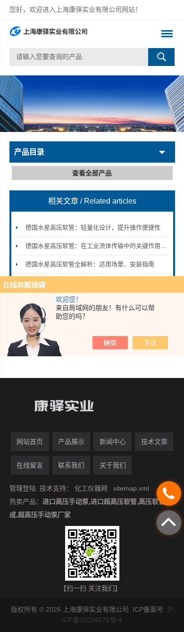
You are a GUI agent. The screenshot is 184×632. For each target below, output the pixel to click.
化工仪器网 (91, 488)
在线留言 (30, 465)
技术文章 (154, 441)
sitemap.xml (131, 488)
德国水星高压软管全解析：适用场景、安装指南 (89, 264)
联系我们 (71, 465)
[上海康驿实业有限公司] (75, 34)
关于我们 (113, 465)
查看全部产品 (92, 173)
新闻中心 (113, 441)
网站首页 (30, 441)
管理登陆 (22, 488)
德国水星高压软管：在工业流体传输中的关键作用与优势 (102, 245)
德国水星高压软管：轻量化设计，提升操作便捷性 (92, 227)
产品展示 (71, 441)
